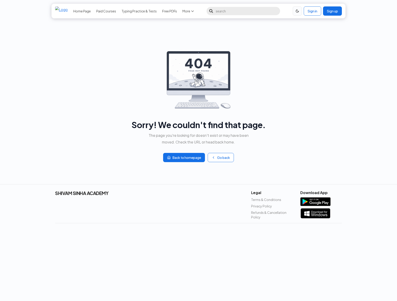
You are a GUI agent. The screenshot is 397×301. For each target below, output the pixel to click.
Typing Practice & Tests (139, 11)
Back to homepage (187, 157)
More (186, 11)
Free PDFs (169, 11)
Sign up (332, 11)
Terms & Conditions (266, 200)
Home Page (82, 11)
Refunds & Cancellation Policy (268, 214)
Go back (223, 157)
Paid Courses (106, 11)
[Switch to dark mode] (297, 11)
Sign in (312, 11)
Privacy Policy (261, 206)
